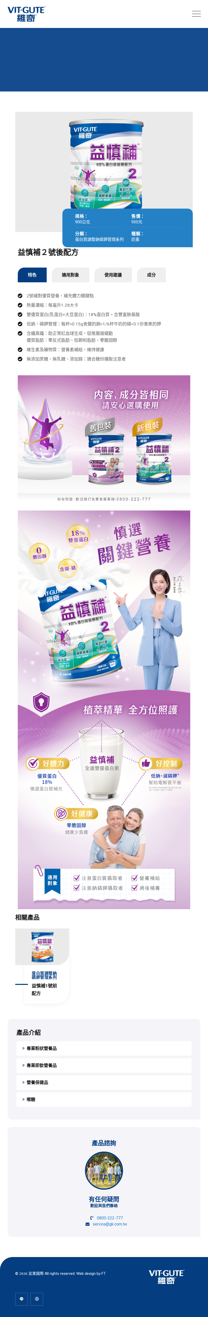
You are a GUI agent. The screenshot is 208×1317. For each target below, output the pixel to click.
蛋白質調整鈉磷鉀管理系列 (99, 239)
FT (103, 1273)
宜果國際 (36, 1273)
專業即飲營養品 (42, 1065)
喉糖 (31, 1099)
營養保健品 (37, 1082)
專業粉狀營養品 (42, 1048)
